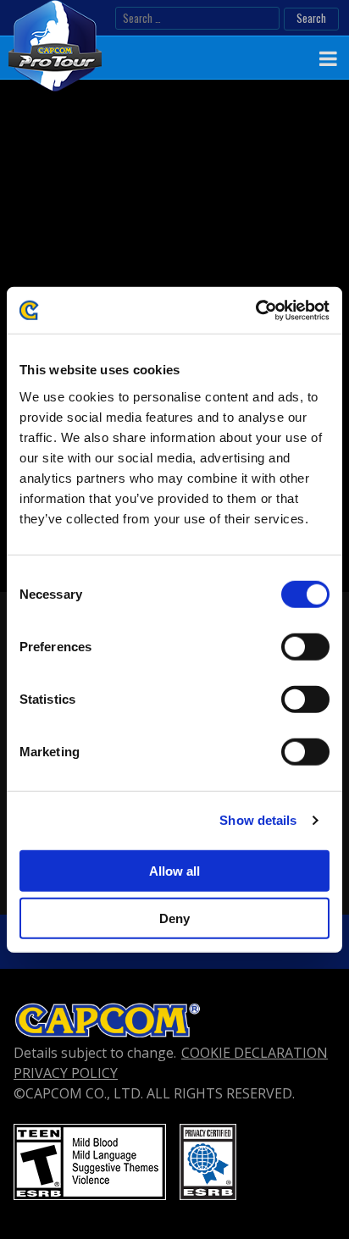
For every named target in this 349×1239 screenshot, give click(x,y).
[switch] (305, 646)
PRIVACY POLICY (66, 1073)
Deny (174, 918)
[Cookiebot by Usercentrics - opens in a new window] (255, 310)
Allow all (174, 870)
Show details (257, 820)
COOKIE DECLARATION (254, 1052)
